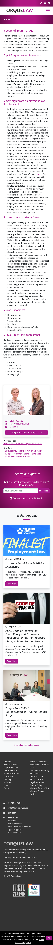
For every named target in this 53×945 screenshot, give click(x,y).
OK (49, 938)
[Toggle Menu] (48, 11)
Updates (7, 782)
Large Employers (10, 767)
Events (6, 785)
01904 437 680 (16, 421)
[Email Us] (45, 3)
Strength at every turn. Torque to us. (26, 432)
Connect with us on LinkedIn (27, 498)
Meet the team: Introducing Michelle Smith (22, 443)
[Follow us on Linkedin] (49, 3)
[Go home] (18, 10)
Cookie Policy (36, 785)
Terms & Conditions (38, 762)
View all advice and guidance (26, 745)
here (38, 174)
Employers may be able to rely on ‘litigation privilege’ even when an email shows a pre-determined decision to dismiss (22, 454)
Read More (12, 584)
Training (7, 779)
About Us (7, 762)
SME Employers (10, 770)
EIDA (36, 162)
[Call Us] (41, 3)
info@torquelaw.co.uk (19, 424)
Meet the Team (10, 765)
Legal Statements (37, 782)
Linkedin (13, 427)
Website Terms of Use (39, 788)
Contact (6, 788)
